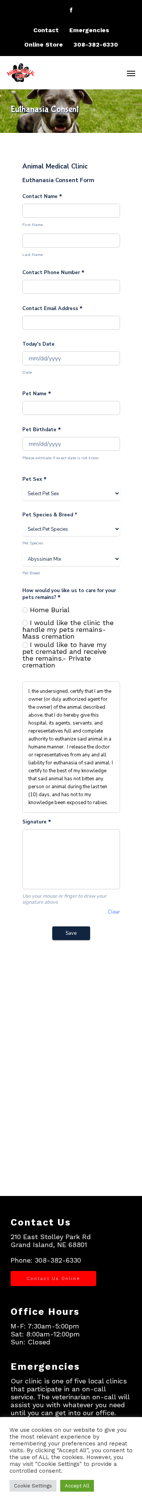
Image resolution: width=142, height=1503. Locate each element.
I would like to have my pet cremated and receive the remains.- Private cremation (64, 655)
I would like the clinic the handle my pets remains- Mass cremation (68, 629)
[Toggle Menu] (131, 73)
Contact (46, 30)
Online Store (43, 44)
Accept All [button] (77, 1486)
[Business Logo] (61, 71)
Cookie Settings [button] (33, 1486)
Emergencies (89, 30)
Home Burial (50, 610)
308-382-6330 (95, 44)
